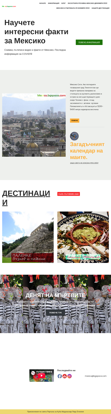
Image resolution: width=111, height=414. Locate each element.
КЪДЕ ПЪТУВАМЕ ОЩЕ (68, 194)
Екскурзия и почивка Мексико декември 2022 (87, 3)
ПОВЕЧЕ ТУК (55, 312)
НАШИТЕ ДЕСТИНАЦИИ (100, 8)
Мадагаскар (67, 411)
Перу (74, 411)
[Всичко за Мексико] (9, 6)
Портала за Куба (54, 411)
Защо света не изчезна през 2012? (84, 163)
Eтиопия (80, 411)
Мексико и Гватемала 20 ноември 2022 (73, 8)
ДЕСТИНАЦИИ (26, 198)
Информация (53, 3)
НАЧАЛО (42, 3)
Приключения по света (37, 411)
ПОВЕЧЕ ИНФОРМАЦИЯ (89, 42)
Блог (63, 3)
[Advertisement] (14, 376)
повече (74, 121)
